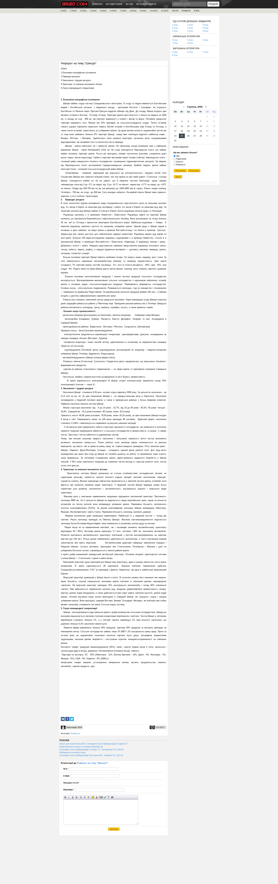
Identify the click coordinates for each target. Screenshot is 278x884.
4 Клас (175, 28)
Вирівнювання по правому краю (88, 797)
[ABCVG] (75, 6)
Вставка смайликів (93, 797)
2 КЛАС (73, 11)
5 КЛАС (103, 11)
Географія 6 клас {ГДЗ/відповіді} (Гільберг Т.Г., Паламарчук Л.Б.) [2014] (91, 749)
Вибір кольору (96, 797)
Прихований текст (101, 797)
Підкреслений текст (73, 797)
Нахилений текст (69, 797)
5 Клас (190, 28)
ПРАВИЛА (186, 11)
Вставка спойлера (112, 797)
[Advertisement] (114, 38)
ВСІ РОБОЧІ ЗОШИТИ (146, 4)
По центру (85, 797)
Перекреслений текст (76, 797)
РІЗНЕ (196, 11)
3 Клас (205, 25)
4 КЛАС (93, 11)
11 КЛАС (165, 11)
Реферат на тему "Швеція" (92, 763)
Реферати (75, 733)
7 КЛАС (123, 11)
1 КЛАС (63, 11)
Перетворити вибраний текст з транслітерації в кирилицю (108, 797)
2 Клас (190, 25)
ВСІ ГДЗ (129, 4)
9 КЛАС (143, 11)
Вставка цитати (105, 797)
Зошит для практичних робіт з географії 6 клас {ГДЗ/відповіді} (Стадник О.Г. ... (94, 744)
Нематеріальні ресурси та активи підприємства (81, 747)
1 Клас (175, 25)
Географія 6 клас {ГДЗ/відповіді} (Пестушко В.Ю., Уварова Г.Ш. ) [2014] (91, 755)
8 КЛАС (133, 11)
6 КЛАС (113, 11)
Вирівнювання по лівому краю (81, 797)
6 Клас (205, 28)
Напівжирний (65, 797)
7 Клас (175, 31)
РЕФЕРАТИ (97, 4)
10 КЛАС (154, 11)
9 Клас (205, 31)
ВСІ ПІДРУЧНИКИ (114, 4)
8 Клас (190, 31)
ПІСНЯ (175, 11)
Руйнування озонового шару (72, 752)
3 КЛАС (83, 11)
